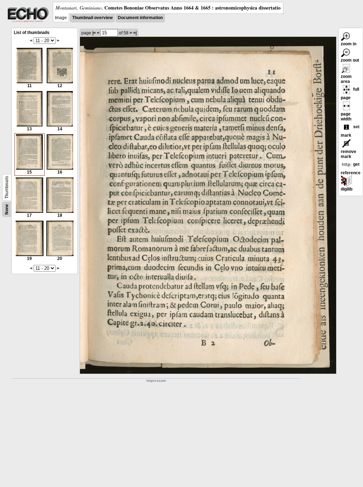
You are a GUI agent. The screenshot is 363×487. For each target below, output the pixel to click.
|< (94, 32)
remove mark (348, 154)
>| (135, 32)
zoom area (346, 79)
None (6, 209)
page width (346, 116)
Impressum (156, 381)
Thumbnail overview (92, 17)
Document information (140, 17)
